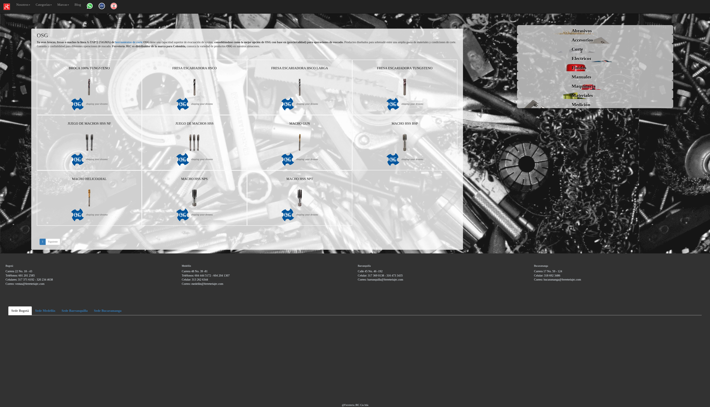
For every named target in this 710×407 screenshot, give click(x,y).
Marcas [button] (62, 4)
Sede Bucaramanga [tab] (107, 310)
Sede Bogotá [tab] (20, 310)
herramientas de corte (129, 42)
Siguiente (53, 241)
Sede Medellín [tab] (45, 310)
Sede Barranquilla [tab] (75, 310)
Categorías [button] (43, 4)
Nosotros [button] (22, 4)
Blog (78, 4)
